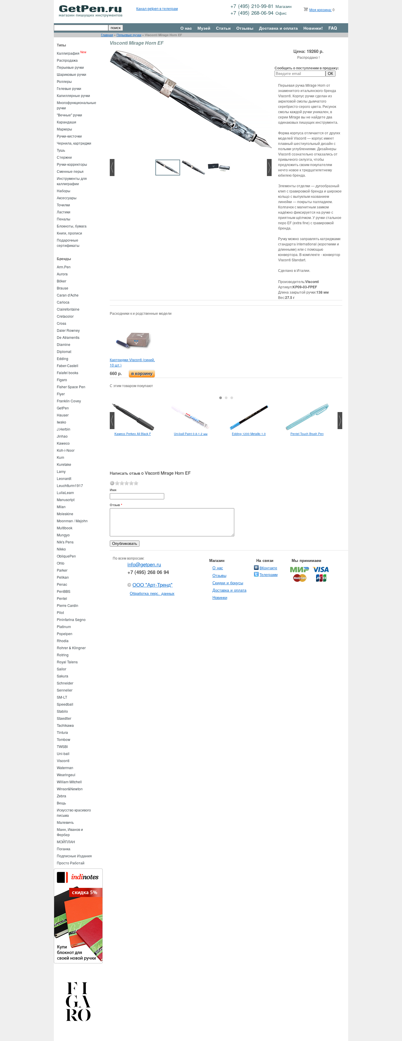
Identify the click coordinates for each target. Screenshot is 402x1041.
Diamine (63, 344)
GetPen (63, 407)
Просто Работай (70, 862)
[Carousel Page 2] (226, 397)
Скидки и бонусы (227, 582)
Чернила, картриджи (74, 142)
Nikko (61, 548)
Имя (113, 490)
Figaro (62, 379)
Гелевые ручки (69, 88)
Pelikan (63, 577)
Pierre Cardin (67, 605)
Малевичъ (65, 822)
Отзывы (244, 28)
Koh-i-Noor (65, 450)
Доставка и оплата (278, 28)
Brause (62, 287)
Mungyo (63, 534)
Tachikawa (65, 725)
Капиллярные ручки (73, 95)
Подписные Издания (74, 855)
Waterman (65, 767)
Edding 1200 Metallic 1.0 (249, 434)
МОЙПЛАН (66, 841)
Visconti (63, 760)
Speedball (65, 704)
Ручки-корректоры (72, 164)
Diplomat (64, 351)
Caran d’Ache (68, 294)
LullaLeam (65, 492)
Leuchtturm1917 (70, 485)
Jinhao (62, 436)
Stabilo (62, 711)
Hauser (63, 414)
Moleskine (65, 513)
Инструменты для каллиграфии (72, 181)
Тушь (61, 150)
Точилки (63, 204)
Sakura (62, 675)
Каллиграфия (68, 53)
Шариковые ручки (71, 74)
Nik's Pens (65, 541)
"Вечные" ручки (69, 114)
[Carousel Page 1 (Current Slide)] (220, 397)
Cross (61, 323)
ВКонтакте (268, 567)
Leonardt (64, 478)
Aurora (62, 273)
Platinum (64, 626)
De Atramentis (68, 337)
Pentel (62, 598)
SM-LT (62, 696)
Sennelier (64, 689)
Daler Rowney (68, 330)
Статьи (223, 28)
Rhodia (63, 640)
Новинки (219, 597)
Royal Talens (67, 661)
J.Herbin (63, 428)
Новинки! (313, 28)
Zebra (61, 795)
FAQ (332, 28)
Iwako (61, 421)
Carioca (63, 301)
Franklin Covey (69, 400)
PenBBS (63, 591)
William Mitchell (69, 781)
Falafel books (67, 372)
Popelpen (64, 633)
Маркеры (64, 128)
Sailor (61, 668)
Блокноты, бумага (72, 225)
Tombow (63, 739)
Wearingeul (66, 774)
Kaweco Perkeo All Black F (132, 434)
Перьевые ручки (129, 35)
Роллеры (64, 81)
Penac (62, 584)
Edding (62, 358)
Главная (107, 35)
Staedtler (64, 718)
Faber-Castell (67, 365)
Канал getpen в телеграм (157, 8)
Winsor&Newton (70, 788)
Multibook (64, 527)
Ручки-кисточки (69, 135)
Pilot (60, 612)
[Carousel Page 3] (231, 397)
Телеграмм (269, 574)
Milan (61, 506)
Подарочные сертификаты (68, 242)
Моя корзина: (320, 9)
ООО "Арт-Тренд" (152, 584)
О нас (186, 28)
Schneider (65, 682)
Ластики (63, 211)
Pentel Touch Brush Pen (307, 434)
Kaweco (63, 443)
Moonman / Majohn (72, 520)
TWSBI (62, 746)
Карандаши (66, 121)
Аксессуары (67, 197)
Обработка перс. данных (152, 593)
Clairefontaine (68, 309)
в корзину (141, 373)
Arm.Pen (64, 266)
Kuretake (64, 464)
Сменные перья (70, 171)
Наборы (63, 190)
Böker (61, 280)
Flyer (61, 393)
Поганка (63, 848)
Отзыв (116, 505)
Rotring (63, 654)
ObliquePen (66, 555)
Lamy (61, 471)
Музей (203, 28)
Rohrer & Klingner (71, 647)
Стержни (64, 157)
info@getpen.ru (144, 564)
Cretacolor (65, 316)
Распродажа (67, 60)
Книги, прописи (69, 232)
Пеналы (63, 218)
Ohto (60, 562)
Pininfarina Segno (71, 619)
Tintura (62, 732)
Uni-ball (63, 753)
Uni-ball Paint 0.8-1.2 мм (190, 434)
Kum (60, 457)
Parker (62, 570)
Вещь (61, 802)
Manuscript (65, 499)
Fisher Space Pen (71, 386)
